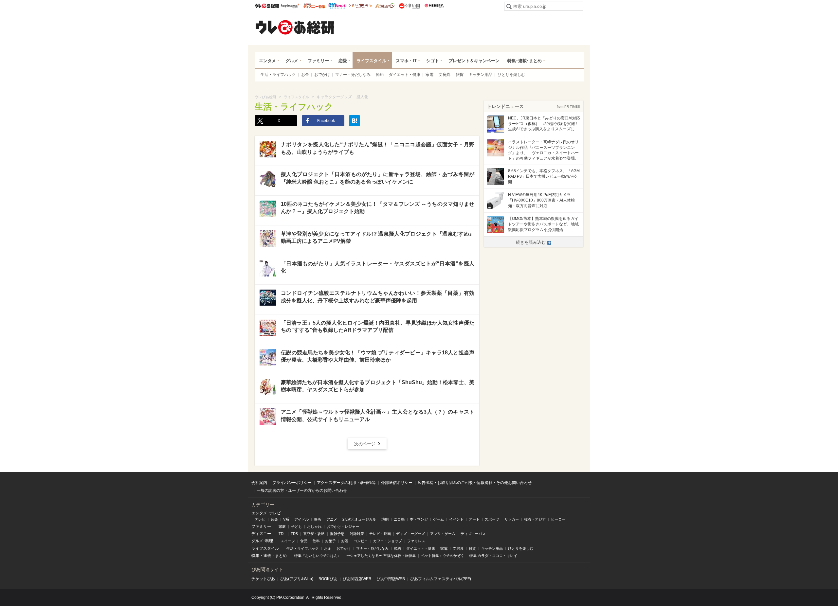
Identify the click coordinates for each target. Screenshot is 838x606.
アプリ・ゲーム (442, 534)
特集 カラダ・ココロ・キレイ (493, 556)
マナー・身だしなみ (353, 74)
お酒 (344, 541)
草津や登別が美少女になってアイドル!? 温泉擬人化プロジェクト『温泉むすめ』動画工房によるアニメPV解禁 (377, 237)
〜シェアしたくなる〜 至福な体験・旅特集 (381, 556)
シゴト (432, 60)
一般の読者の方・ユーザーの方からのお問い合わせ (302, 490)
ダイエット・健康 (404, 74)
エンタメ (267, 60)
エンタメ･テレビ (266, 513)
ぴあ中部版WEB (390, 579)
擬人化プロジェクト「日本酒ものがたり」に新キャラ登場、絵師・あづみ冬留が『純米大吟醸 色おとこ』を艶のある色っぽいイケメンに (377, 177)
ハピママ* (290, 6)
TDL (282, 534)
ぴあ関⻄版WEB (357, 579)
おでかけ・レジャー (343, 526)
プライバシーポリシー (292, 482)
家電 (429, 74)
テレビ (260, 519)
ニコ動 (399, 519)
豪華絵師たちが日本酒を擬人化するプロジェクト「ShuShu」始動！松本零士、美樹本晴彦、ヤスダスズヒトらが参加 (377, 386)
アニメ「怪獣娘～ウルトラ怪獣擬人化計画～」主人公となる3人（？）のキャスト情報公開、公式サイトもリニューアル (377, 415)
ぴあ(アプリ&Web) (296, 579)
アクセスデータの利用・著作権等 (346, 482)
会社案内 (259, 482)
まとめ (281, 555)
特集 (255, 555)
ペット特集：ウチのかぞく (442, 556)
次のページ (364, 443)
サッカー (511, 519)
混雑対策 (357, 534)
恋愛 (342, 60)
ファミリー (318, 60)
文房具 (444, 74)
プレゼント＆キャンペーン (474, 60)
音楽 (274, 519)
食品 (303, 541)
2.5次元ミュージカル (359, 519)
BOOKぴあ (328, 579)
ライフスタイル (371, 60)
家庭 (282, 526)
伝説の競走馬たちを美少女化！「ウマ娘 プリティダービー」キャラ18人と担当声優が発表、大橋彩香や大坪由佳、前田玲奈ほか (377, 356)
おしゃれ (314, 526)
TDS (294, 534)
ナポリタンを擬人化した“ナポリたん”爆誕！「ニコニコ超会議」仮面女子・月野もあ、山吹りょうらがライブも (377, 148)
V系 (286, 519)
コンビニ (361, 541)
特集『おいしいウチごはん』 (317, 556)
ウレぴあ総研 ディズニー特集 (314, 6)
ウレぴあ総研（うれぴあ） (295, 27)
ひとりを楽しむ (511, 74)
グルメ (291, 60)
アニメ (331, 519)
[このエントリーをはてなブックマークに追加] (354, 120)
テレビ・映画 (380, 534)
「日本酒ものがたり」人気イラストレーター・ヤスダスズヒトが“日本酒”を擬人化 (377, 267)
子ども (296, 526)
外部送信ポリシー (396, 482)
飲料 (316, 541)
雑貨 (460, 74)
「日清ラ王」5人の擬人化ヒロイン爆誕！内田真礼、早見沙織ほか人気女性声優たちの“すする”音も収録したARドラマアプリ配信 (377, 326)
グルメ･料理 (262, 541)
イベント (456, 519)
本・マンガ (419, 519)
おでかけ (322, 74)
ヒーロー (558, 519)
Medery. (434, 6)
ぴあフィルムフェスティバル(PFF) (440, 579)
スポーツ (492, 519)
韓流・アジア (535, 519)
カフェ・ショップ (387, 541)
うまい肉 (409, 6)
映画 (317, 519)
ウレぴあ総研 (267, 6)
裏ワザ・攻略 (314, 534)
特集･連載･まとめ (524, 60)
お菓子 (330, 541)
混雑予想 (337, 534)
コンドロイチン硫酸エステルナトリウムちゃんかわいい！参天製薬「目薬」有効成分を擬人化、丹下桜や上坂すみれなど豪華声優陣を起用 (377, 296)
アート (474, 519)
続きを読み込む (531, 242)
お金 (305, 74)
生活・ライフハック (278, 74)
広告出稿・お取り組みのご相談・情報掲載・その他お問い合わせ (475, 482)
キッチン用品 (480, 74)
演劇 (385, 519)
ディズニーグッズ (410, 534)
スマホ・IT (406, 60)
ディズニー (261, 533)
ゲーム (438, 519)
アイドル (301, 519)
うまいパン (385, 6)
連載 (267, 555)
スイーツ (288, 541)
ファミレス (416, 541)
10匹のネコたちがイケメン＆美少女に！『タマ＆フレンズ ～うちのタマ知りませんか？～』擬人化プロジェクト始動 (377, 207)
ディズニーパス (473, 534)
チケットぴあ (263, 579)
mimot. (337, 6)
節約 (380, 74)
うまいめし (360, 6)
